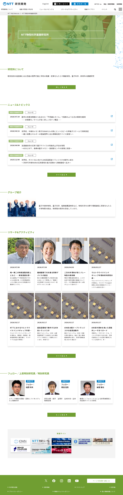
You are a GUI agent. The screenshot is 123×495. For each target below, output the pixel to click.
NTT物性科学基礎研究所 (29, 13)
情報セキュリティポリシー (62, 491)
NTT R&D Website (13, 13)
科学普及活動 (13, 487)
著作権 (113, 487)
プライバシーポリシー (16, 491)
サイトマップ (80, 487)
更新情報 (46, 487)
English (46, 4)
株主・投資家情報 (109, 4)
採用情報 (119, 4)
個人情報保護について (108, 491)
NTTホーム (98, 4)
